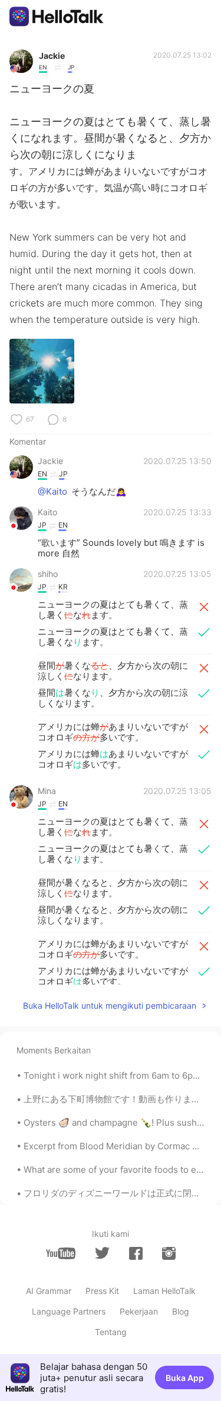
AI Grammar (48, 1291)
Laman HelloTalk (164, 1291)
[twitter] (102, 1253)
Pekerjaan (139, 1311)
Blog (180, 1311)
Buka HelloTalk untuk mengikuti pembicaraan (109, 1005)
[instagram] (169, 1253)
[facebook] (136, 1253)
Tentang (111, 1332)
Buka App (185, 1378)
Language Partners (68, 1311)
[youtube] (60, 1253)
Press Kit (102, 1291)
